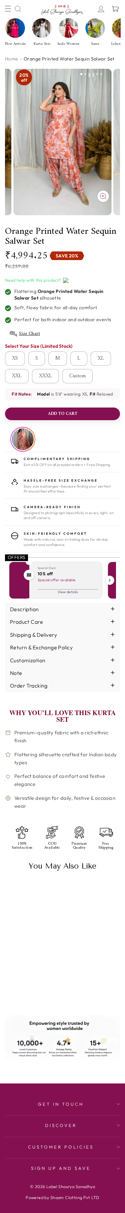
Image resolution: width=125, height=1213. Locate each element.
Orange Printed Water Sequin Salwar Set (29, 962)
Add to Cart (42, 992)
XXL (17, 376)
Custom (77, 376)
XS (15, 358)
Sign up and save (61, 1168)
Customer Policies (61, 1147)
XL (101, 358)
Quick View (17, 991)
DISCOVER (61, 1125)
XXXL (45, 376)
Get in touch (61, 1104)
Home (11, 59)
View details (68, 592)
